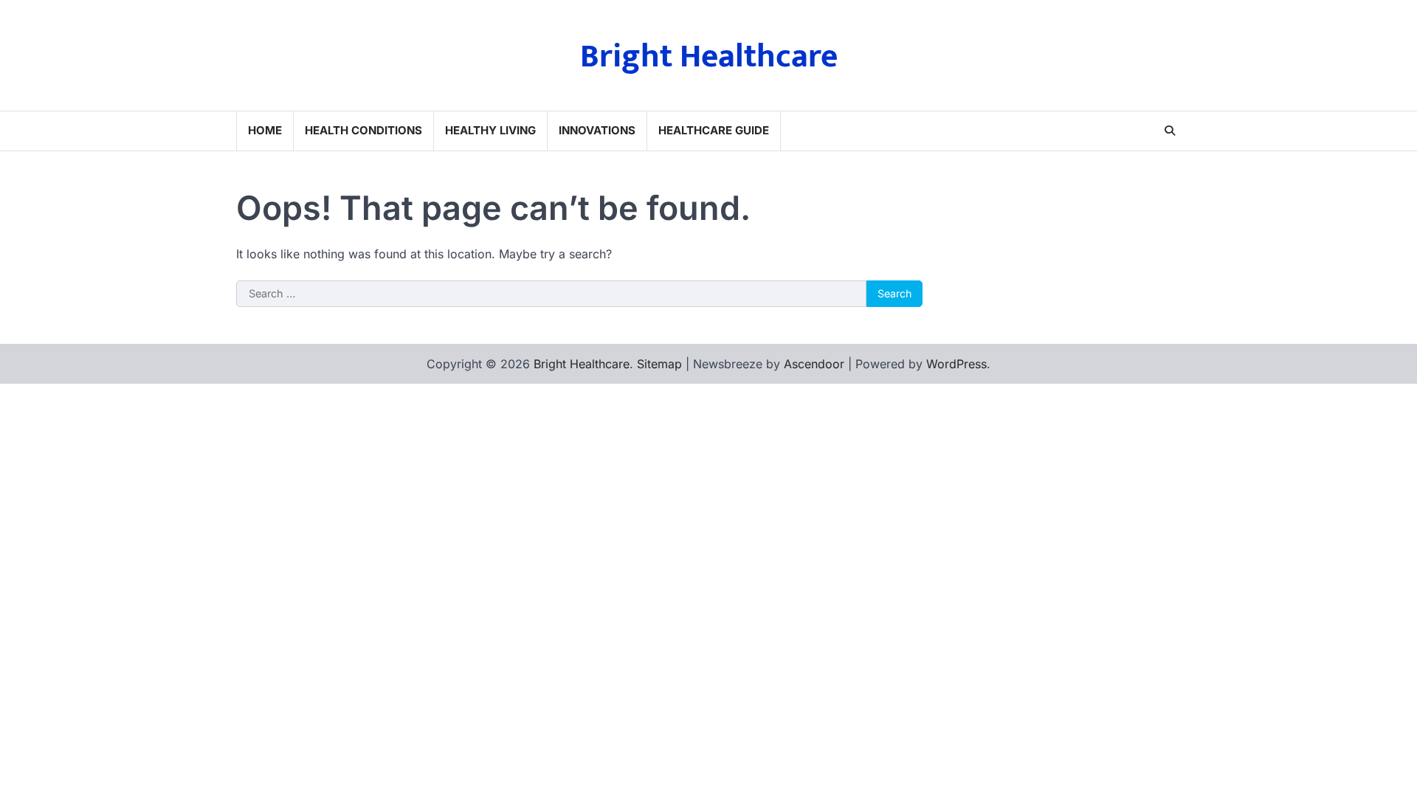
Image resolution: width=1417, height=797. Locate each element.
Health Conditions (363, 130)
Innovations (597, 130)
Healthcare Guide (713, 130)
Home (265, 130)
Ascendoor (814, 363)
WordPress (956, 363)
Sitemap (659, 363)
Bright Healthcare (709, 56)
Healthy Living (490, 130)
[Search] (1170, 131)
